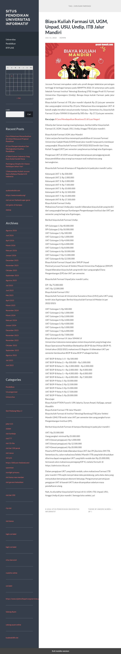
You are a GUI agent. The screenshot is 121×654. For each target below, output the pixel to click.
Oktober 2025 (11, 270)
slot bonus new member (15, 477)
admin (63, 38)
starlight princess (12, 472)
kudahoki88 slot (12, 638)
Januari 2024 (11, 325)
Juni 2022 (10, 365)
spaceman (10, 468)
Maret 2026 (10, 245)
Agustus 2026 (11, 230)
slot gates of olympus (14, 205)
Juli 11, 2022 (51, 38)
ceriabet (9, 586)
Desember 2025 (12, 260)
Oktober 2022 (11, 345)
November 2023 (12, 335)
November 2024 (12, 310)
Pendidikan (11, 43)
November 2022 (12, 340)
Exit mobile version (60, 651)
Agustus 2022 (11, 355)
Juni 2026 (10, 235)
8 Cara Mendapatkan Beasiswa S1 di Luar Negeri (77, 119)
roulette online (11, 573)
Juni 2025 (10, 290)
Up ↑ (90, 512)
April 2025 (10, 300)
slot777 (9, 438)
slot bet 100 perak (13, 448)
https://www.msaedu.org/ (16, 195)
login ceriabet (11, 534)
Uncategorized (11, 392)
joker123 (9, 424)
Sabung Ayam (11, 612)
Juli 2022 (9, 360)
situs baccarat (11, 560)
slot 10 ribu (10, 443)
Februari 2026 (11, 250)
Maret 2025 (10, 305)
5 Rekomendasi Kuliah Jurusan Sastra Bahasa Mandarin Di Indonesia (18, 173)
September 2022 (12, 350)
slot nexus (10, 453)
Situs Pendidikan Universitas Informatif (18, 17)
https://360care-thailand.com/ (18, 463)
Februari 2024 (11, 320)
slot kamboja (11, 434)
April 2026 (10, 240)
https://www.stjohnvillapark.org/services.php (23, 599)
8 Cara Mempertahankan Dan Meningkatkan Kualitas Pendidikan (17, 148)
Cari (8, 110)
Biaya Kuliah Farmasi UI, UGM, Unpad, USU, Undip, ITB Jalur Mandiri (76, 26)
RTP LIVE (10, 48)
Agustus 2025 (11, 280)
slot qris (9, 458)
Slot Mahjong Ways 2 (14, 411)
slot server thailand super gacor (18, 200)
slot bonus (10, 521)
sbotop (8, 210)
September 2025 (12, 275)
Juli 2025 (9, 285)
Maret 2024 (10, 315)
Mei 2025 (9, 295)
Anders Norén (104, 509)
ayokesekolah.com (13, 190)
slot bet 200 (10, 495)
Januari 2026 (11, 255)
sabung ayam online (13, 625)
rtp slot (8, 508)
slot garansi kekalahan (14, 482)
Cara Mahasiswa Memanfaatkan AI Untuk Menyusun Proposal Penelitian (18, 138)
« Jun (19, 98)
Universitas (11, 39)
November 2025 (12, 265)
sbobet (8, 429)
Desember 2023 (12, 330)
